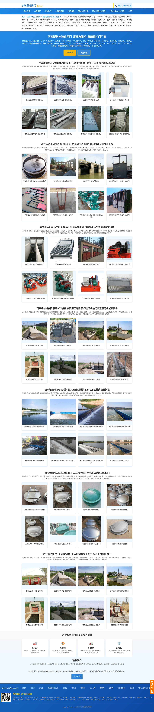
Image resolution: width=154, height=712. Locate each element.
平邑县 (74, 688)
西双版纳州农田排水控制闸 (34, 345)
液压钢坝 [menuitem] (71, 11)
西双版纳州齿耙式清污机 (63, 264)
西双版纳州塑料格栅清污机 (34, 100)
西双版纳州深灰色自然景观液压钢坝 (91, 427)
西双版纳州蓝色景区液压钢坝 (34, 461)
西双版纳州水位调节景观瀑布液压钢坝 (91, 462)
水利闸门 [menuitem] (37, 11)
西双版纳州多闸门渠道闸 (91, 181)
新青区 (111, 688)
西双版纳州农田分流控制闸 (91, 345)
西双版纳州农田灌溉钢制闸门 (119, 379)
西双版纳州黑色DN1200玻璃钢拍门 (34, 181)
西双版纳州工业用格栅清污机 (63, 134)
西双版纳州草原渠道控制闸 (63, 379)
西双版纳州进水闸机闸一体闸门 (119, 181)
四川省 (65, 688)
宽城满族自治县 (53, 688)
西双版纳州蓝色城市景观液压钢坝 (119, 427)
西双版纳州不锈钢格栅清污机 (119, 100)
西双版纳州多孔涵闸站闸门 (91, 264)
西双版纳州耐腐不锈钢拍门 (119, 544)
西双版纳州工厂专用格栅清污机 (35, 134)
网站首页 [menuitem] (27, 11)
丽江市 (83, 688)
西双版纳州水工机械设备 (52, 17)
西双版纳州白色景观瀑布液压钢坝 (34, 427)
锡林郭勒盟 (121, 688)
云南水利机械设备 (34, 17)
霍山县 (41, 688)
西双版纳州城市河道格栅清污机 (119, 134)
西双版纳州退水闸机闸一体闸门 (63, 215)
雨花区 (102, 688)
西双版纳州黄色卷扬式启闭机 (91, 298)
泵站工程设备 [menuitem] (83, 11)
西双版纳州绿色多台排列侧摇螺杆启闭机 (91, 216)
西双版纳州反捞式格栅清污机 (34, 264)
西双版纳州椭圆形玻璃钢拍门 (63, 544)
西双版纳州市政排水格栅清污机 (91, 134)
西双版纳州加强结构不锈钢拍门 (35, 510)
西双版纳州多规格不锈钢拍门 (91, 544)
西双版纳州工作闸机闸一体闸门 (119, 215)
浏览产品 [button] (84, 53)
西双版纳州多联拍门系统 (91, 100)
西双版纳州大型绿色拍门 (91, 510)
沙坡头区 (92, 688)
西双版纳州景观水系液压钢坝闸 (63, 427)
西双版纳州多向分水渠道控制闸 (63, 181)
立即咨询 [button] (69, 52)
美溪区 (23, 688)
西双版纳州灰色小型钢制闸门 (63, 345)
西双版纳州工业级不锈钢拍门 (34, 544)
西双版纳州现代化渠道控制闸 (119, 345)
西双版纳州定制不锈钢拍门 (119, 510)
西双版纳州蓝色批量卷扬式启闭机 (63, 298)
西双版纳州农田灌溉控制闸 (34, 379)
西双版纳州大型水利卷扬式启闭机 (119, 264)
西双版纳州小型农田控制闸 (34, 591)
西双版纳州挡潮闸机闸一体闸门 (35, 215)
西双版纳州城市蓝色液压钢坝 (119, 461)
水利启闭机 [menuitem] (59, 11)
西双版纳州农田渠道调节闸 (91, 379)
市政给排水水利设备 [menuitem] (117, 11)
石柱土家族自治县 (144, 688)
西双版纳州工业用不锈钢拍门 (63, 510)
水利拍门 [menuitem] (48, 11)
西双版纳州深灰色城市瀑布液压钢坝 (62, 461)
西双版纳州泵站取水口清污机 (119, 298)
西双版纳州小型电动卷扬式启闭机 (34, 298)
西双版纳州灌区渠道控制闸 (119, 625)
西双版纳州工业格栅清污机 (63, 100)
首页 (23, 17)
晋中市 (32, 688)
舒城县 (131, 688)
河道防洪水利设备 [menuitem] (99, 11)
